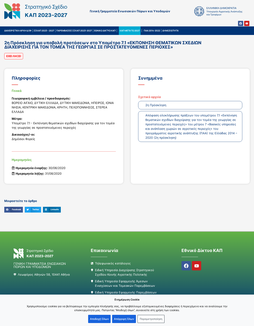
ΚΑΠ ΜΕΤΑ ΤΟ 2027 (130, 30)
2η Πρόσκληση (155, 105)
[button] (13, 210)
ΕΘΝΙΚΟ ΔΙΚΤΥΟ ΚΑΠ (105, 30)
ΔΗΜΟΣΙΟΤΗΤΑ (170, 30)
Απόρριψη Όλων (124, 318)
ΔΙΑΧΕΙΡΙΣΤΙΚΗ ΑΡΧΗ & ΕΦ (17, 30)
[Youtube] (246, 23)
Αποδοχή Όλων (99, 318)
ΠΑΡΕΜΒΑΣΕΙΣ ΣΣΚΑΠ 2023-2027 (74, 30)
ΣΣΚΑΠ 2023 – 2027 (44, 30)
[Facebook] (240, 23)
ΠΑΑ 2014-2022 (152, 30)
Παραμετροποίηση (151, 318)
